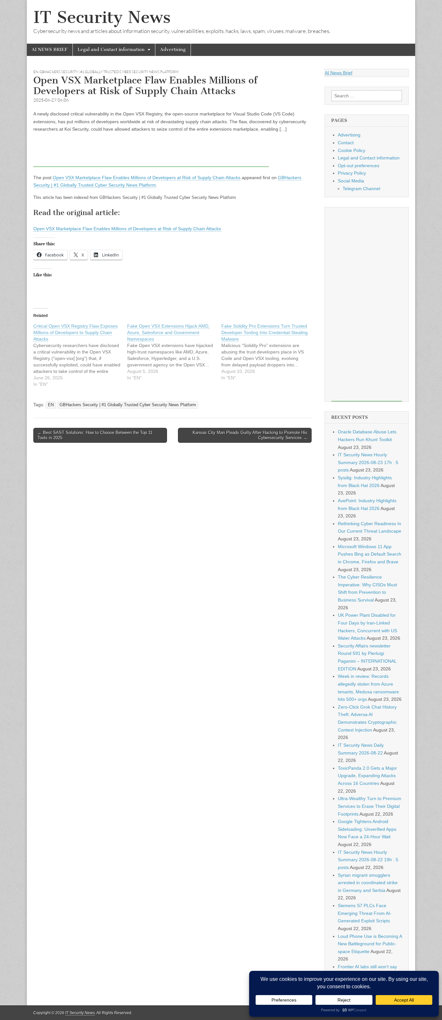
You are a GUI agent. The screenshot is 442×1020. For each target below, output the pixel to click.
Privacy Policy (352, 173)
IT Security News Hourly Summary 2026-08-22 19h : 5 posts (368, 860)
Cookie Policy (351, 150)
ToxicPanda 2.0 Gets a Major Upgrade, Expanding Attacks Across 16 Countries (367, 775)
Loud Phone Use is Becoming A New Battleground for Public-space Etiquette (370, 944)
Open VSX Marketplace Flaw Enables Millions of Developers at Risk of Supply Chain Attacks (146, 177)
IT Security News (102, 17)
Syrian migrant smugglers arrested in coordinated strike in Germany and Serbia (368, 883)
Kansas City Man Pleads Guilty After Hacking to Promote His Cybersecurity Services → (250, 435)
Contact (346, 142)
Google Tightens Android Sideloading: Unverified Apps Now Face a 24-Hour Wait (367, 829)
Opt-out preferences (358, 165)
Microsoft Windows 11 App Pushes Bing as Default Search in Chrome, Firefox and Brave (369, 554)
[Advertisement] (151, 152)
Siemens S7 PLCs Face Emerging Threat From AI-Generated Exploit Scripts (365, 913)
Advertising (173, 49)
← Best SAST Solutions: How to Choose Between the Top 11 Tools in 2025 (95, 435)
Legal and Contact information (111, 49)
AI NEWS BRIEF (50, 49)
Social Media (351, 180)
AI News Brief (338, 72)
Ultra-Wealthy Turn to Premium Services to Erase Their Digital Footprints (369, 806)
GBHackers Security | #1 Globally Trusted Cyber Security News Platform (109, 72)
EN (35, 72)
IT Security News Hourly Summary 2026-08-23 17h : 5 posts (368, 462)
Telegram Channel (361, 188)
